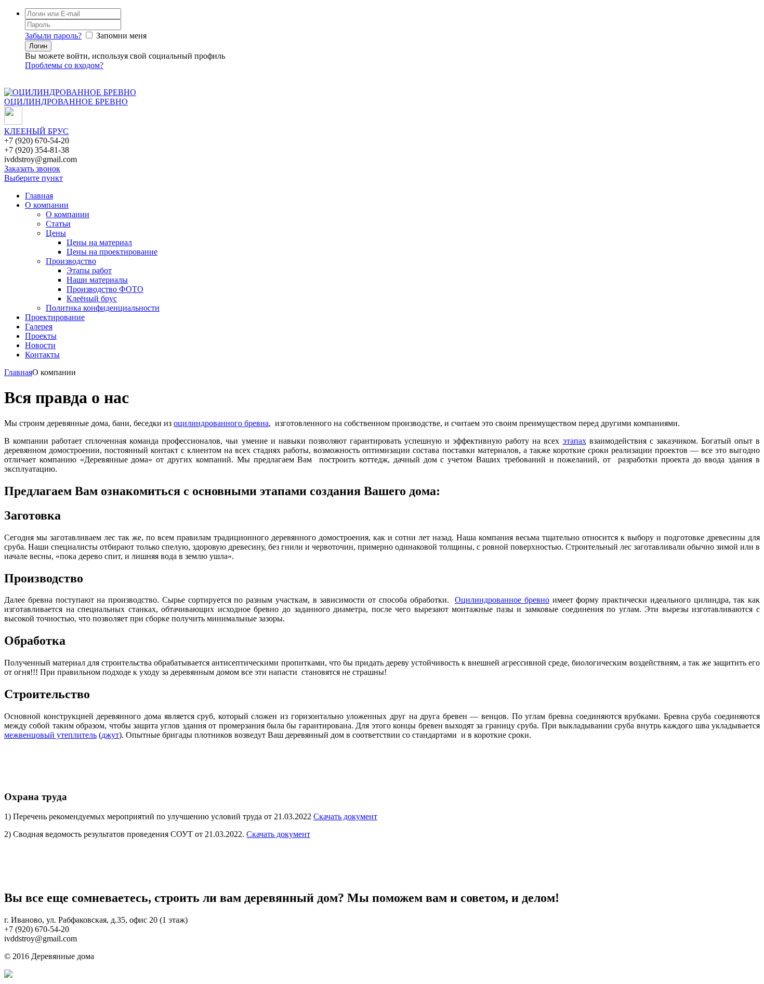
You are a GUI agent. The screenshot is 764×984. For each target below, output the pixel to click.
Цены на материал (99, 242)
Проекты (41, 335)
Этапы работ (89, 270)
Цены (56, 233)
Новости (40, 345)
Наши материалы (97, 279)
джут (110, 734)
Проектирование (55, 317)
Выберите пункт (33, 178)
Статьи (58, 223)
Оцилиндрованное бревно (502, 599)
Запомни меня (121, 35)
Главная (39, 195)
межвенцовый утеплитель (50, 734)
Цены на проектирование (112, 251)
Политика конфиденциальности (103, 307)
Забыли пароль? (53, 35)
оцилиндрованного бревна (221, 423)
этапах (574, 440)
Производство (71, 261)
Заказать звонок (32, 168)
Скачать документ (345, 816)
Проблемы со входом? (64, 65)
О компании (47, 205)
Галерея (38, 326)
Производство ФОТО (105, 289)
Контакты (42, 354)
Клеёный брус (92, 298)
